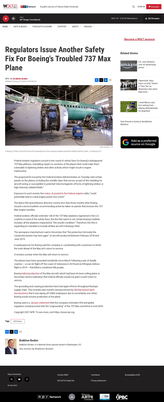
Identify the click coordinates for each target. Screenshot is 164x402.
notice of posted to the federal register (64, 193)
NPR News (17, 321)
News (5, 27)
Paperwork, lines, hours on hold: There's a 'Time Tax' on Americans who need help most (148, 86)
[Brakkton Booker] (11, 346)
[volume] (13, 18)
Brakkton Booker (20, 78)
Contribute (95, 375)
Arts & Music (20, 27)
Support (62, 27)
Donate (155, 6)
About (75, 27)
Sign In (141, 7)
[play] (6, 18)
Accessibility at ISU (132, 375)
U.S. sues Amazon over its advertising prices (147, 65)
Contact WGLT (63, 375)
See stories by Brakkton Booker (36, 348)
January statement (40, 302)
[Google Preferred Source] (140, 142)
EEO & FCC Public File (65, 381)
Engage (88, 27)
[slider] (17, 18)
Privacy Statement (98, 381)
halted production (30, 273)
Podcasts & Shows (42, 27)
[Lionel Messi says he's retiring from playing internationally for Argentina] (128, 106)
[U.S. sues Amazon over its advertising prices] (128, 65)
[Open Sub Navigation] (10, 27)
